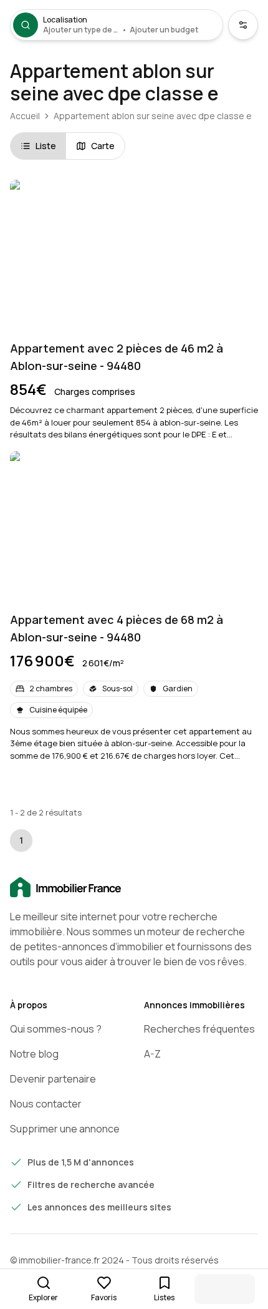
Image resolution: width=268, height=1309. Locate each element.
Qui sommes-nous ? (56, 1029)
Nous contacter (46, 1104)
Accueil (25, 116)
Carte (103, 146)
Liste (46, 146)
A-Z (152, 1054)
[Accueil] (134, 888)
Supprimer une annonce (65, 1129)
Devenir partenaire (53, 1079)
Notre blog (34, 1054)
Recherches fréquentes (199, 1029)
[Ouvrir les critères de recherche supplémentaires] (243, 25)
